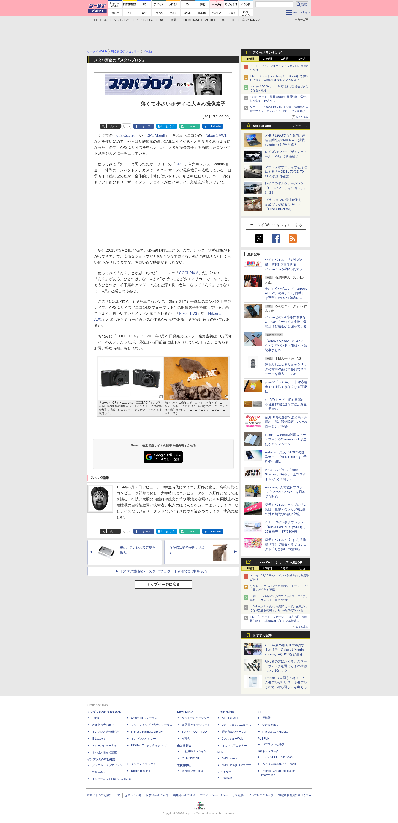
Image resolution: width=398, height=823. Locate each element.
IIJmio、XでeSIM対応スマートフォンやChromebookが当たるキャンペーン (285, 439)
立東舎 (186, 738)
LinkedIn (216, 126)
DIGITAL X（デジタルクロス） (150, 745)
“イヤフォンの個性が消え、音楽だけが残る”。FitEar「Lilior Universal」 (285, 204)
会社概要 (238, 795)
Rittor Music (185, 712)
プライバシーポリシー (214, 795)
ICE (260, 712)
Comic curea (270, 724)
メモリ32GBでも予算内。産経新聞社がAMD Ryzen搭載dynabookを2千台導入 (285, 140)
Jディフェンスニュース (236, 724)
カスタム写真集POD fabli (279, 764)
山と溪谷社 (184, 745)
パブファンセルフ (273, 744)
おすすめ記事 (262, 635)
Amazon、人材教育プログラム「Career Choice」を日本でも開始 (285, 491)
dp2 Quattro (125, 135)
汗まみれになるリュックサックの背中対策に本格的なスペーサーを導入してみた (286, 369)
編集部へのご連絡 (184, 795)
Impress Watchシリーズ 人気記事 (277, 562)
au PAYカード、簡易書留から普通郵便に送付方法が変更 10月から (287, 404)
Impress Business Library (147, 731)
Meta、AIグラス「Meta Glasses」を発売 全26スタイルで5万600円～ (285, 474)
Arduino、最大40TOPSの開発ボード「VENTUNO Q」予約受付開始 (286, 456)
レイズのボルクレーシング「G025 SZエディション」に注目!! (286, 187)
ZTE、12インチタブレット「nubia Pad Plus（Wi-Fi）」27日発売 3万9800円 (286, 526)
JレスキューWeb (232, 738)
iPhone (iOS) (191, 19)
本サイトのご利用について (103, 795)
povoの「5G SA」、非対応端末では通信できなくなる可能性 (286, 386)
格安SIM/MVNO (251, 19)
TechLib (227, 777)
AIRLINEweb (230, 717)
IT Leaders (98, 738)
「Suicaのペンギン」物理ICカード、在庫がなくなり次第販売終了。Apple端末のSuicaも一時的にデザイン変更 (279, 610)
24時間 (267, 58)
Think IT (97, 717)
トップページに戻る (163, 584)
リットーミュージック (195, 717)
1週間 (284, 58)
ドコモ (94, 19)
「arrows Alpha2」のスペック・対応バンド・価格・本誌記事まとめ (286, 345)
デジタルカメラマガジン (107, 765)
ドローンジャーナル (104, 745)
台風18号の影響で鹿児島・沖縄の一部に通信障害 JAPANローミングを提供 (286, 421)
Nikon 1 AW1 (216, 135)
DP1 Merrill (155, 135)
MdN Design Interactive (236, 765)
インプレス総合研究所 (106, 731)
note (192, 126)
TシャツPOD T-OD (194, 731)
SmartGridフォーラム (144, 717)
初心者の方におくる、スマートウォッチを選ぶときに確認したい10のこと (286, 666)
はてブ (170, 126)
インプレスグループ (261, 795)
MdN (220, 752)
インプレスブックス (143, 764)
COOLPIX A (189, 273)
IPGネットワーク (268, 751)
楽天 (173, 19)
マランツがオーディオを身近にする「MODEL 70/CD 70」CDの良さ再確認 (286, 171)
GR (178, 164)
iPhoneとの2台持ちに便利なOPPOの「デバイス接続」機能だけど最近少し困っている (286, 321)
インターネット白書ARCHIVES (111, 779)
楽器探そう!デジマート (196, 724)
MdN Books (229, 758)
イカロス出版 (225, 712)
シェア (147, 126)
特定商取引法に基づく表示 (294, 795)
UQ (162, 19)
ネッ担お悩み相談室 (104, 752)
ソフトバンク (122, 19)
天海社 (266, 717)
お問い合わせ (133, 795)
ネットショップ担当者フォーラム (152, 724)
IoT (234, 19)
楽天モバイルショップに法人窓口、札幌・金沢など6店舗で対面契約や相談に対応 (286, 509)
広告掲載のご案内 (157, 795)
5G (223, 19)
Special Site (262, 126)
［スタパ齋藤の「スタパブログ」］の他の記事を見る (163, 571)
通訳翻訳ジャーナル (234, 731)
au (106, 19)
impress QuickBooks (275, 731)
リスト (127, 126)
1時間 (250, 58)
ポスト (113, 126)
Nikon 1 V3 (188, 313)
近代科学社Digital (193, 770)
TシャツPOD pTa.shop (277, 757)
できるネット (100, 772)
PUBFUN (263, 738)
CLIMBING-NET (192, 758)
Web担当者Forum (103, 724)
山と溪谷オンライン (194, 751)
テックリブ (224, 772)
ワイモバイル (145, 19)
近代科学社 (184, 765)
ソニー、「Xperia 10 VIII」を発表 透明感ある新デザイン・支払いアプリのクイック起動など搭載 (279, 110)
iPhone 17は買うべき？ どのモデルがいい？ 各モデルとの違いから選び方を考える (286, 682)
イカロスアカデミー (234, 745)
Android (210, 19)
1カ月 (302, 58)
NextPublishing (140, 770)
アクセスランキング (267, 52)
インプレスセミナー (143, 738)
